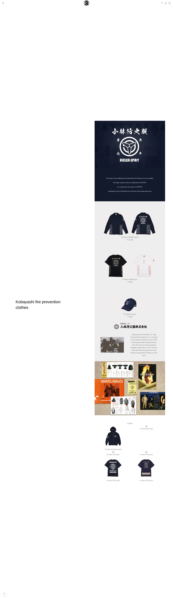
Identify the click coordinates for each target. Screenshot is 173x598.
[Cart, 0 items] (169, 3)
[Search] (162, 3)
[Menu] (3, 3)
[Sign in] (166, 3)
